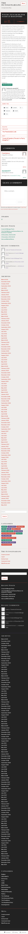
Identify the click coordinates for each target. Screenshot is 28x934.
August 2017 (4, 431)
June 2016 (4, 461)
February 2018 (5, 418)
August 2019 (5, 381)
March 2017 (4, 442)
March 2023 (4, 290)
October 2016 (5, 453)
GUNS (9, 528)
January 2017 (5, 446)
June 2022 (4, 310)
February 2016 (5, 470)
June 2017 (4, 435)
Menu (23, 3)
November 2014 (5, 503)
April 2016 (4, 466)
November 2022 (5, 299)
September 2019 (6, 379)
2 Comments (20, 21)
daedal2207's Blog (15, 175)
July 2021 (3, 331)
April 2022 (4, 314)
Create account (5, 554)
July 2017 (3, 433)
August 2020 (5, 355)
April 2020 (4, 364)
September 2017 (6, 429)
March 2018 (4, 416)
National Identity (7, 531)
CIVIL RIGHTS (11, 526)
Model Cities (16, 528)
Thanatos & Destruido (16, 250)
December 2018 (5, 396)
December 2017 (5, 422)
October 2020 (5, 351)
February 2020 (5, 368)
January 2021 (5, 344)
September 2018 (6, 403)
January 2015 (5, 498)
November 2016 (5, 450)
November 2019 (5, 375)
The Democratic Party (8, 537)
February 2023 (5, 292)
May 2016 (4, 464)
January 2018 (5, 420)
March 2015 (4, 494)
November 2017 (5, 424)
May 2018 (4, 411)
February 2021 (5, 342)
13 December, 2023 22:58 (8, 234)
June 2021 (4, 333)
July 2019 (3, 383)
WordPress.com (5, 563)
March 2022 (4, 316)
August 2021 (5, 329)
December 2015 (5, 474)
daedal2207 (6, 171)
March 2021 (4, 340)
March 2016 (4, 468)
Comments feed (5, 561)
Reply (24, 167)
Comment (20, 202)
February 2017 (5, 444)
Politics (19, 533)
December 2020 (5, 346)
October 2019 (5, 377)
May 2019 (4, 388)
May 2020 (4, 362)
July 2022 (4, 307)
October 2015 (5, 479)
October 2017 (5, 427)
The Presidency (6, 540)
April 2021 (4, 338)
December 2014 (5, 500)
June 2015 (4, 487)
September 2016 (6, 455)
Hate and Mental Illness (7, 239)
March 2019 (4, 392)
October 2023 (5, 284)
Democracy (20, 526)
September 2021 (6, 327)
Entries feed (4, 559)
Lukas (7, 250)
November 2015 (5, 477)
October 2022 (5, 301)
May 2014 (4, 505)
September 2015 (6, 481)
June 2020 (4, 359)
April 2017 (4, 440)
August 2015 (5, 483)
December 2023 (5, 281)
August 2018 (5, 405)
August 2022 (5, 305)
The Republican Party (8, 542)
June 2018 (4, 409)
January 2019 (5, 394)
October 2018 (5, 401)
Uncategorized (7, 84)
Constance (6, 153)
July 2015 (3, 485)
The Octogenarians (11, 4)
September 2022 (6, 303)
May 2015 (4, 490)
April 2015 (4, 492)
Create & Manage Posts (7, 229)
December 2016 (5, 448)
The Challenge (6, 535)
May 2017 (4, 438)
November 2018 (5, 399)
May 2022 (4, 312)
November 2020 (5, 349)
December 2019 (5, 372)
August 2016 (5, 457)
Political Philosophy (8, 533)
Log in (3, 556)
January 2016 (5, 472)
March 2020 (4, 366)
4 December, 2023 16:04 (8, 237)
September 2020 (6, 353)
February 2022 (5, 318)
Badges (4, 526)
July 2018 (3, 407)
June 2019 (4, 385)
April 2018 (4, 414)
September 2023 (6, 286)
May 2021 (4, 336)
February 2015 (5, 496)
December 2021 (5, 323)
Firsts (4, 528)
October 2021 (5, 325)
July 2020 (4, 357)
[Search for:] (14, 512)
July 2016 (3, 459)
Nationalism (18, 531)
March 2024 (4, 279)
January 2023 (5, 294)
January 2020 (5, 370)
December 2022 (5, 297)
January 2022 (5, 320)
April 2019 (4, 390)
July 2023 (4, 288)
